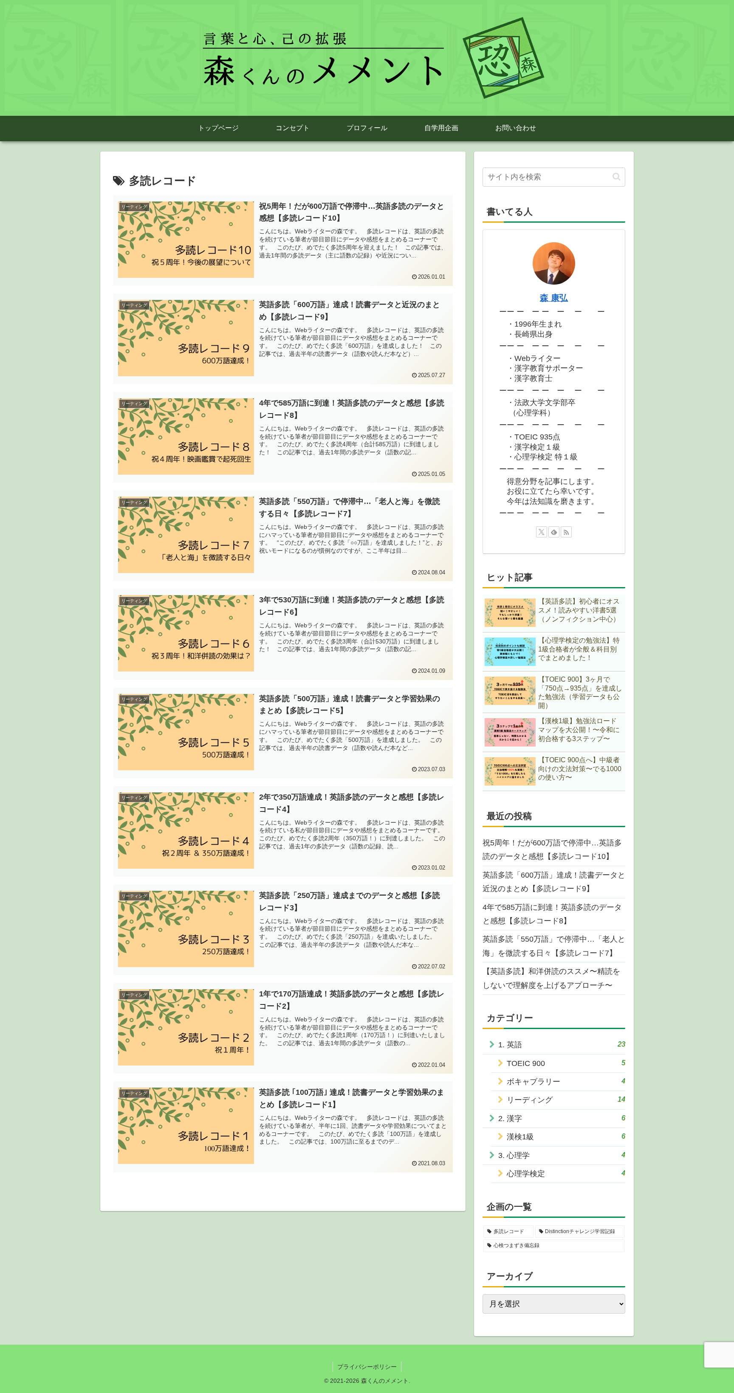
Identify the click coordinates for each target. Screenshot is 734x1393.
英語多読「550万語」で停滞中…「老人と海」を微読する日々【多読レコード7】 (554, 946)
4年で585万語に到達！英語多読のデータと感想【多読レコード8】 (552, 914)
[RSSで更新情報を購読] (566, 531)
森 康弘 (554, 297)
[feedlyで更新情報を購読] (553, 531)
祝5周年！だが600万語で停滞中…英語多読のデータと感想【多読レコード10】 (552, 850)
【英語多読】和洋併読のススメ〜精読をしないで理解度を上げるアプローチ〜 (551, 978)
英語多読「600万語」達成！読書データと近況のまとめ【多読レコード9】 (554, 882)
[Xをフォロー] (541, 531)
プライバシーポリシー (367, 1366)
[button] (616, 177)
